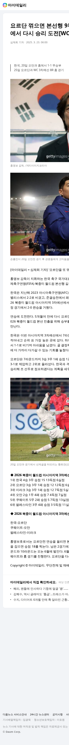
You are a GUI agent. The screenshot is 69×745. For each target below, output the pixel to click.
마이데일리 (17, 5)
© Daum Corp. (12, 731)
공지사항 (57, 714)
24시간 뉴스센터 (39, 714)
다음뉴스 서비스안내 (15, 714)
